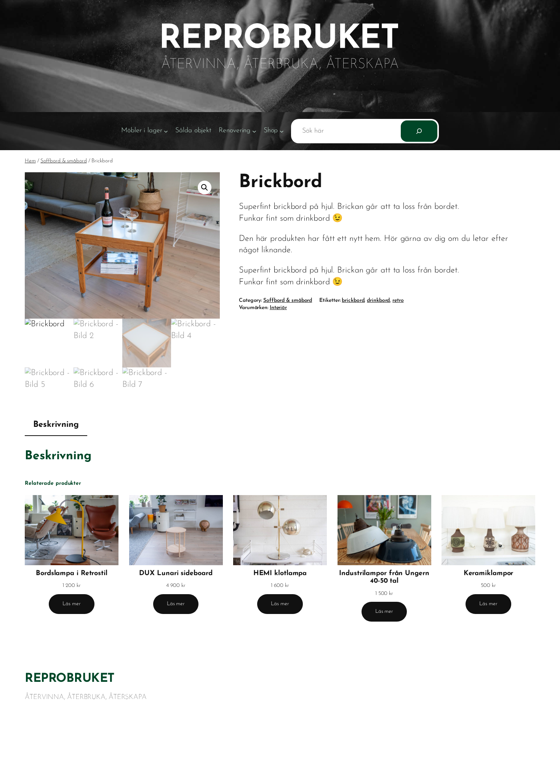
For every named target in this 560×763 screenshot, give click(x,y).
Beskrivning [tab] (56, 424)
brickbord (353, 300)
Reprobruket (70, 679)
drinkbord (378, 300)
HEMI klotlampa (280, 573)
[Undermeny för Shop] (282, 131)
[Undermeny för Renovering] (254, 131)
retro (398, 300)
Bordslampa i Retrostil (71, 573)
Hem (30, 161)
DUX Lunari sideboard (175, 573)
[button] (204, 187)
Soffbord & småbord (63, 161)
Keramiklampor (489, 573)
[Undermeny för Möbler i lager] (166, 131)
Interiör (278, 308)
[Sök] (419, 131)
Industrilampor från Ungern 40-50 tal (384, 577)
